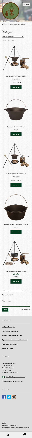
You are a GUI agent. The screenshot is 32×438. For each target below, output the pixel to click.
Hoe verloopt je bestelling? (10, 331)
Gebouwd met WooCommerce (20, 427)
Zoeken (8, 435)
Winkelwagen (20, 433)
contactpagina (9, 381)
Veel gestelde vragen (8, 327)
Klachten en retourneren (9, 344)
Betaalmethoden (7, 348)
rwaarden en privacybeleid (19, 340)
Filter (5, 309)
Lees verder (16, 87)
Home (5, 24)
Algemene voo (6, 340)
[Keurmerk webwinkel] (16, 409)
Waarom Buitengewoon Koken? (12, 335)
